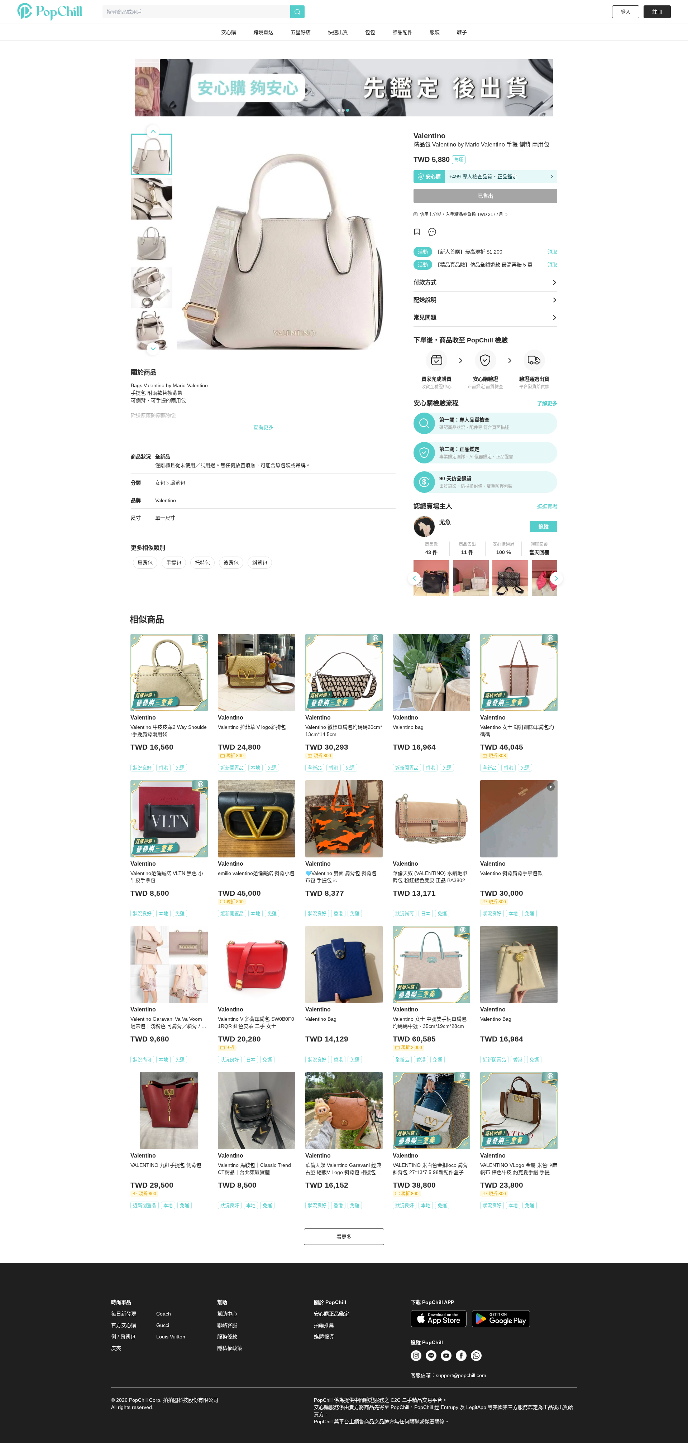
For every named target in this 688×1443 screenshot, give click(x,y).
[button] (432, 549)
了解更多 (547, 403)
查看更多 (263, 427)
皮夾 (116, 1348)
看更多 (344, 1237)
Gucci (162, 1325)
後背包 (231, 563)
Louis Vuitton (170, 1336)
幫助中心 (227, 1314)
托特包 (202, 563)
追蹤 (544, 526)
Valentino (165, 500)
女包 (160, 483)
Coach (163, 1314)
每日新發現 (123, 1314)
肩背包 (177, 483)
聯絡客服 (227, 1325)
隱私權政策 (229, 1348)
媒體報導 (324, 1336)
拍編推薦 (324, 1325)
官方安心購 (123, 1325)
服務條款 (227, 1336)
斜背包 (259, 563)
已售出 (485, 196)
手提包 (173, 563)
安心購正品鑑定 (331, 1314)
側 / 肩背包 (123, 1336)
